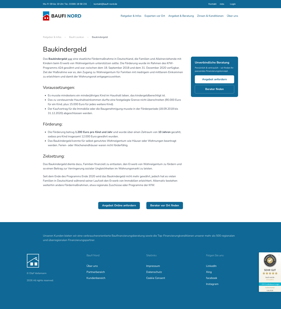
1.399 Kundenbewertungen (270, 284)
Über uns (92, 266)
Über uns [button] (232, 16)
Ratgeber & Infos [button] (131, 16)
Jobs (222, 4)
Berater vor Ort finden (164, 205)
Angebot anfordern (214, 79)
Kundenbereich (96, 278)
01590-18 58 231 (78, 4)
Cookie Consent (155, 278)
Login (233, 4)
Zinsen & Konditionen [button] (210, 16)
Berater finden (214, 89)
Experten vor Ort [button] (155, 16)
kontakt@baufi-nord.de (105, 4)
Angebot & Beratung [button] (181, 16)
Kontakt (212, 4)
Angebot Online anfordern (119, 205)
